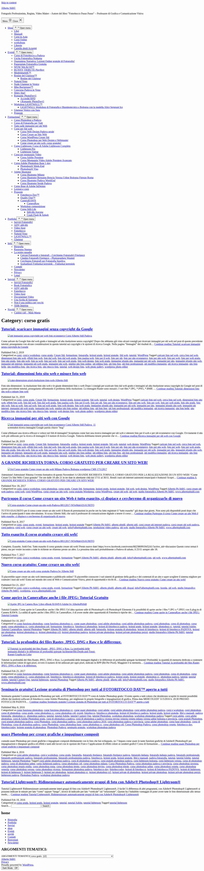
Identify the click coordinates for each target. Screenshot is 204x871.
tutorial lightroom (40, 679)
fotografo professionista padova (74, 758)
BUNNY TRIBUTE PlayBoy (29, 69)
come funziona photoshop (30, 623)
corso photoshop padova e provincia (153, 763)
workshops (19, 42)
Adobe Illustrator (22, 171)
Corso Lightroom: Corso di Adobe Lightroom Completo (42, 146)
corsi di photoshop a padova (60, 718)
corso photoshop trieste (117, 766)
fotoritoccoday (8, 727)
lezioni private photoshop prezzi (132, 632)
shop (10, 828)
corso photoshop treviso (93, 766)
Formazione (14, 117)
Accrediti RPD (27, 98)
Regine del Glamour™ (25, 75)
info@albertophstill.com (80, 527)
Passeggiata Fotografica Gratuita (30, 64)
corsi (19, 355)
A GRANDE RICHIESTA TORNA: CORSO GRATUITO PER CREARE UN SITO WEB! (74, 462)
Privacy (18, 272)
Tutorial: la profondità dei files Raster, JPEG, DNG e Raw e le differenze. (61, 642)
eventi (39, 524)
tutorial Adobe (189, 626)
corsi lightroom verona (170, 760)
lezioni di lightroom (190, 769)
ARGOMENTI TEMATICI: (15, 856)
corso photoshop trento (67, 766)
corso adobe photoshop (156, 721)
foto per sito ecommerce (136, 358)
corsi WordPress (34, 491)
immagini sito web (58, 364)
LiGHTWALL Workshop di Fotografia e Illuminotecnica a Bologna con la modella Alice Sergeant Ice (71, 107)
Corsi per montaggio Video (27, 154)
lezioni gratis (96, 355)
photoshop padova (170, 676)
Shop (10, 28)
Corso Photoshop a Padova (27, 120)
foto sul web (50, 361)
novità (11, 834)
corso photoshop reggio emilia (16, 766)
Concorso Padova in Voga (27, 90)
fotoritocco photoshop (86, 626)
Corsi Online (20, 39)
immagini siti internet (11, 364)
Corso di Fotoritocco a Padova (29, 55)
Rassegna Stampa (23, 249)
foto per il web (102, 358)
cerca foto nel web (188, 355)
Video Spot (19, 228)
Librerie (18, 45)
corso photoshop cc (17, 626)
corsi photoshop (49, 488)
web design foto (76, 366)
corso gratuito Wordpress (81, 491)
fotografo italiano (140, 755)
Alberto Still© (8, 8)
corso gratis (47, 355)
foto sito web (23, 361)
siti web (133, 491)
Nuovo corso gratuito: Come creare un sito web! (40, 564)
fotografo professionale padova (16, 758)
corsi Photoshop (42, 721)
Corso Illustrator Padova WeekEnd (37, 180)
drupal (130, 588)
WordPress (143, 355)
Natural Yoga (20, 81)
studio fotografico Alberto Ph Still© (156, 491)
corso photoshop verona (22, 769)
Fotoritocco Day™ (29, 194)
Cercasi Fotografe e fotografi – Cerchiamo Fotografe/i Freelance (52, 255)
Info (10, 243)
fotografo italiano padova (162, 755)
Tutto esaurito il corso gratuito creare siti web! (39, 534)
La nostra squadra (23, 252)
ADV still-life (21, 225)
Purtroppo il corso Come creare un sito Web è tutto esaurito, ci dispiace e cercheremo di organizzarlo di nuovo (91, 498)
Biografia (18, 246)
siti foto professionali (132, 364)
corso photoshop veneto (164, 724)
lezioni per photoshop (55, 772)
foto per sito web (157, 358)
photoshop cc (165, 626)
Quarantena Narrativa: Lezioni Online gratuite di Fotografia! (44, 61)
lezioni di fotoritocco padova (112, 626)
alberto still (132, 524)
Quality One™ (27, 197)
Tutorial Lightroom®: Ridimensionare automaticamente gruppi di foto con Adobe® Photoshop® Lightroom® (90, 782)
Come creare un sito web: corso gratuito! (40, 143)
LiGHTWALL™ (22, 236)
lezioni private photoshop (101, 632)
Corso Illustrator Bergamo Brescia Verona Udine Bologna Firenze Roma (56, 177)
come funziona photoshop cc (58, 623)
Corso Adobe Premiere (31, 157)
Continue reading (150, 436)
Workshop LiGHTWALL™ (28, 104)
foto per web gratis (190, 358)
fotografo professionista (45, 758)
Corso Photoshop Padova (138, 724)
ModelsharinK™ (22, 72)
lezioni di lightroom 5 (12, 772)
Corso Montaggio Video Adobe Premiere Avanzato (46, 160)
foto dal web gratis (67, 358)
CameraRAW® (28, 200)
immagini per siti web (145, 361)
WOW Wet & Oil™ (24, 67)
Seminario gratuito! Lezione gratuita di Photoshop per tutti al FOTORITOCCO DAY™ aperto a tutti (84, 689)
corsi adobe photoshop (109, 623)
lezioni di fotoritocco (148, 629)
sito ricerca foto (34, 366)
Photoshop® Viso (29, 169)
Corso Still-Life (28, 209)
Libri (16, 31)
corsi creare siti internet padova (154, 524)
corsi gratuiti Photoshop (190, 718)
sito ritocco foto (50, 366)
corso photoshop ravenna (185, 763)
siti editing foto (100, 364)
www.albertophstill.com (187, 491)
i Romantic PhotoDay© (32, 101)
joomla (163, 588)
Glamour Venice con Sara (27, 110)
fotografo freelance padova (116, 755)
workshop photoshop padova (149, 716)
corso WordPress (103, 491)
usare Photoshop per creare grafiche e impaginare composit (50, 734)
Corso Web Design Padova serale (37, 131)
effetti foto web (35, 358)
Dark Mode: (8, 868)
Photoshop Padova (56, 727)
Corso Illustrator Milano (32, 174)
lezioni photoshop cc (27, 632)
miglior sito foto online (80, 364)
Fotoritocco (20, 230)
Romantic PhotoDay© (25, 95)
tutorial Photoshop (32, 629)
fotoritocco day (184, 724)
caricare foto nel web (167, 355)
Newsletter (19, 269)
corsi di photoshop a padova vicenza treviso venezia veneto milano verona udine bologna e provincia (126, 718)
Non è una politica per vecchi (29, 302)
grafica (74, 444)
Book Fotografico (23, 285)
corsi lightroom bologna (145, 760)
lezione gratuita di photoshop (121, 629)
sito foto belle (182, 408)
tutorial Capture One (19, 679)
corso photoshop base (70, 724)
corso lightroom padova (48, 763)
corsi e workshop (31, 355)
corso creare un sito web (55, 491)
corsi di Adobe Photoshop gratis (29, 718)
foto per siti (116, 358)
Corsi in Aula (20, 36)
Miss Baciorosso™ (23, 87)
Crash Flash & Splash (38, 215)
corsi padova (7, 527)
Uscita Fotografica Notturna (28, 58)
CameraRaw (33, 203)
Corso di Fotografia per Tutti (28, 123)
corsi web (20, 491)
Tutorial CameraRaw (11, 629)
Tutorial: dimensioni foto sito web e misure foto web (43, 373)
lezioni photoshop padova (75, 632)
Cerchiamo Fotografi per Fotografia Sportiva (42, 261)
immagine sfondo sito (122, 361)
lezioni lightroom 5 (33, 772)
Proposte (18, 113)
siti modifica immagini (155, 364)
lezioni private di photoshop (126, 772)
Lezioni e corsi (21, 189)
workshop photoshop (122, 716)
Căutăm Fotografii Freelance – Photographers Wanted (47, 258)
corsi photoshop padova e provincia (125, 721)
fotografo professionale (187, 755)
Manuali (18, 34)
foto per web (173, 358)
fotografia (83, 355)
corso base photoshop (180, 721)
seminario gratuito (76, 727)
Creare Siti (59, 355)
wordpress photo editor (116, 366)
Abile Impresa (21, 305)
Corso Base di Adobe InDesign (29, 186)
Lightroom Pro (27, 149)
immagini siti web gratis (35, 364)
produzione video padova (106, 527)
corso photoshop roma (44, 766)
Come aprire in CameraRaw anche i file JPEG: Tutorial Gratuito (54, 597)
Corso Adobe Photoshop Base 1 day (32, 163)
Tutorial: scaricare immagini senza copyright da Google (47, 329)
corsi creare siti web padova (185, 524)
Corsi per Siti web (23, 128)
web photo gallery (94, 366)
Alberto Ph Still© (176, 488)
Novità (11, 309)
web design (114, 399)
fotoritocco (68, 626)
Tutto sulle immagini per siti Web (30, 126)
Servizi (11, 279)
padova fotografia (158, 758)
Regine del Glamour (30, 78)
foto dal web (50, 358)
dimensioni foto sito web (13, 358)
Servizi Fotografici (23, 222)
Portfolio (12, 219)
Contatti (18, 266)
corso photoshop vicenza (48, 769)
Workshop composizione (32, 206)
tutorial (132, 355)
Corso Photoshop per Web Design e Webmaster (44, 140)
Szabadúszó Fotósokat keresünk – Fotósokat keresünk (47, 263)
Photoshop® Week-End (32, 166)
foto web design (86, 361)
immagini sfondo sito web (189, 361)
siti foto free (115, 364)
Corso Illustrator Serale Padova (36, 183)
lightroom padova (10, 775)
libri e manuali (187, 713)
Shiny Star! (19, 92)
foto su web (37, 361)
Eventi (11, 52)
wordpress (25, 590)
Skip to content (8, 2)
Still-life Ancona (35, 212)
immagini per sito (165, 361)
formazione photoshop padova (77, 769)
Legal (17, 275)
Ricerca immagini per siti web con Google (35, 418)
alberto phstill (118, 524)
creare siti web (120, 491)
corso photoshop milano (95, 763)
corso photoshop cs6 (39, 626)
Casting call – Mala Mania (27, 312)
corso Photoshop (50, 724)
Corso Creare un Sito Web (33, 134)
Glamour (18, 239)
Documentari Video (24, 296)
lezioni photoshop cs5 (50, 632)
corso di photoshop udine (22, 763)
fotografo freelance (92, 755)
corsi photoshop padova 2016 (91, 721)
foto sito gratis (8, 361)
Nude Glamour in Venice (26, 84)
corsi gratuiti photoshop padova (17, 721)
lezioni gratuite (111, 355)
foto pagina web (86, 358)
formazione (71, 355)
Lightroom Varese (29, 151)
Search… (6, 805)
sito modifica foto (16, 366)
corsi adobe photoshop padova (137, 623)
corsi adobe (103, 710)
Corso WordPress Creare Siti (34, 137)
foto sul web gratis (67, 361)
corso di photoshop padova (26, 724)
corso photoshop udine (141, 766)
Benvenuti (13, 839)
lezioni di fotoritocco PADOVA (175, 629)
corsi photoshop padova (63, 721)
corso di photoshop (180, 623)
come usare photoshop (85, 623)
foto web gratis (102, 361)
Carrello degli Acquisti (25, 48)
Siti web (124, 355)
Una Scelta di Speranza (25, 299)
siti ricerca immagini (178, 364)
